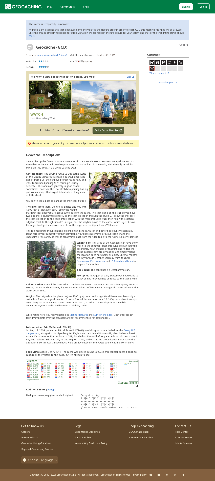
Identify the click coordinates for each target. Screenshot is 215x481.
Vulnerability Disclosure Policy (91, 443)
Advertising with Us (168, 82)
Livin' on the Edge (103, 314)
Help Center (181, 431)
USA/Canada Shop (139, 431)
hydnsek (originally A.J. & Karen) (52, 55)
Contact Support (184, 437)
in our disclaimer (125, 143)
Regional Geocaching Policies (37, 449)
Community (67, 7)
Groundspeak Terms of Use (115, 474)
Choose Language (40, 460)
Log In (203, 6)
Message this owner (85, 55)
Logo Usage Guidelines (87, 431)
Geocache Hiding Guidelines (36, 443)
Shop (86, 7)
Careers (25, 431)
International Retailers (141, 437)
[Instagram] (167, 475)
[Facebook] (151, 475)
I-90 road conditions (122, 261)
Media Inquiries (183, 443)
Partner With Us (30, 437)
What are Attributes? (159, 73)
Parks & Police (83, 437)
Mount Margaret (79, 314)
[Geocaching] (23, 6)
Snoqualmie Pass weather (91, 261)
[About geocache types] (30, 47)
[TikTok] (183, 475)
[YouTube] (159, 475)
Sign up (186, 6)
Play (49, 7)
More (32, 36)
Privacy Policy (139, 474)
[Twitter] (175, 475)
